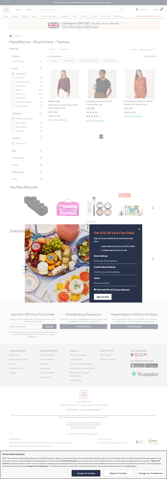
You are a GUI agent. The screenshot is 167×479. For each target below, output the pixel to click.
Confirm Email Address (105, 267)
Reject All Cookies (118, 473)
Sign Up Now (103, 297)
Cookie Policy (130, 466)
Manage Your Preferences (150, 473)
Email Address (101, 256)
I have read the (113, 289)
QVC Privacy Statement (120, 289)
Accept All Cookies (86, 473)
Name (97, 278)
